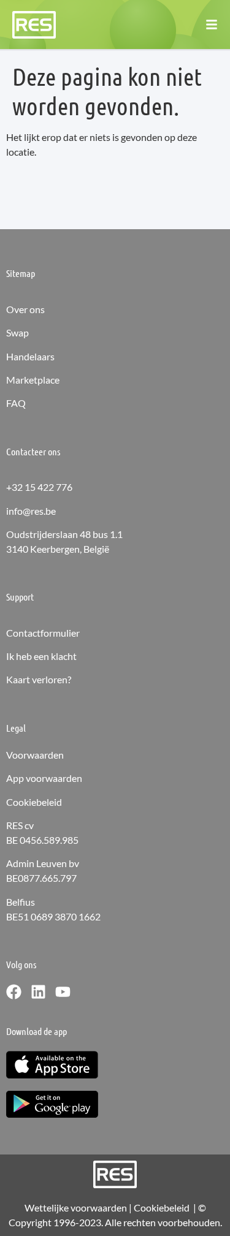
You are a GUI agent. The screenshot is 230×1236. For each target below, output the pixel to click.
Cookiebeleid (34, 802)
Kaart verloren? (38, 679)
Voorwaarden (35, 754)
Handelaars (30, 356)
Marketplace (32, 379)
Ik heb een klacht (41, 656)
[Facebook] (13, 991)
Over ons (25, 309)
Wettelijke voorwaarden (76, 1207)
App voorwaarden (44, 778)
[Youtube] (63, 991)
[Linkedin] (38, 991)
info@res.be (31, 511)
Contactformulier (43, 633)
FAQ (16, 403)
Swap (17, 332)
